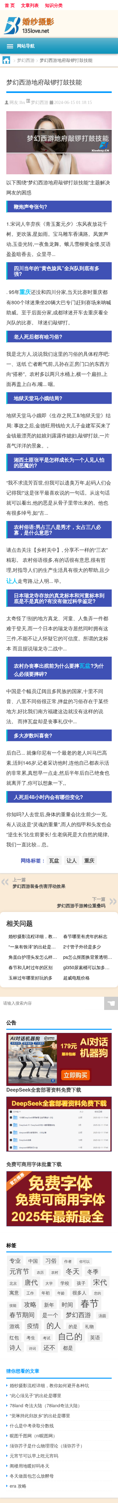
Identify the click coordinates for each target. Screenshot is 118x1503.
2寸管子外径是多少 (82, 946)
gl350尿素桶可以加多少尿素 (89, 967)
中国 (33, 1260)
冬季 (92, 1271)
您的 (97, 1293)
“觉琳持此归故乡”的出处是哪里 (40, 1415)
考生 (30, 1337)
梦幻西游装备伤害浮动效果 (39, 886)
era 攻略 (18, 1486)
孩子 (81, 1283)
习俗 (51, 1260)
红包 (14, 1337)
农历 (40, 1272)
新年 (49, 1304)
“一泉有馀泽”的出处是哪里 (34, 946)
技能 (12, 1305)
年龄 (61, 1292)
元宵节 (19, 1271)
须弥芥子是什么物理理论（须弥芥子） (47, 1445)
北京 (13, 1283)
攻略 (30, 1304)
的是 (73, 1326)
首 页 (10, 5)
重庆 (25, 292)
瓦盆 (85, 665)
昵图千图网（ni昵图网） (33, 1435)
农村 (54, 1272)
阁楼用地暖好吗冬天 (29, 1465)
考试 (46, 1337)
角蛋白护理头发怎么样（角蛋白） (35, 957)
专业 (15, 1260)
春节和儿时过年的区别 (30, 967)
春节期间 (22, 1314)
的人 (54, 1325)
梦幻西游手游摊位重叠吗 (81, 905)
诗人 (15, 1347)
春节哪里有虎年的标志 (85, 936)
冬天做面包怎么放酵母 (32, 1476)
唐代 (31, 1282)
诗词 (32, 1348)
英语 (95, 1337)
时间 (67, 1304)
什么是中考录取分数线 (32, 1425)
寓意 (14, 1292)
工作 (30, 1292)
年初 (46, 1293)
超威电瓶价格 (76, 977)
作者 (68, 1261)
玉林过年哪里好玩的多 (30, 977)
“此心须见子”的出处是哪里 (35, 1395)
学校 (64, 1283)
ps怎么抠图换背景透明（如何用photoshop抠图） (89, 957)
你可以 (84, 1261)
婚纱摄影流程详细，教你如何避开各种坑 (35, 936)
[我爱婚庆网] (59, 24)
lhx (22, 102)
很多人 (79, 1292)
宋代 (100, 1282)
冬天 (73, 1271)
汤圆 (102, 1315)
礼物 (89, 1326)
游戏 (14, 1325)
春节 (90, 1302)
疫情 (33, 1325)
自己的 (70, 1336)
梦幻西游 (26, 60)
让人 (12, 581)
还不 (49, 1347)
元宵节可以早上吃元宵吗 (34, 1455)
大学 (49, 1283)
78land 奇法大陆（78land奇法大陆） (46, 1405)
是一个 (50, 1315)
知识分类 (54, 5)
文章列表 (30, 5)
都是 (68, 1347)
